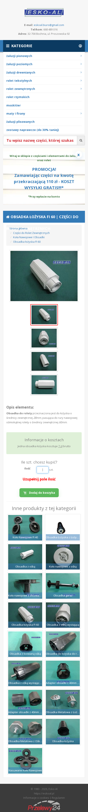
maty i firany (15, 113)
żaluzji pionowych (19, 56)
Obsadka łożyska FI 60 (27, 241)
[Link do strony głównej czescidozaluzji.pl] (44, 12)
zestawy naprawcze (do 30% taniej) (32, 130)
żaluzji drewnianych (20, 72)
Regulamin (58, 798)
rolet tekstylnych (19, 81)
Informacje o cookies (36, 798)
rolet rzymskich (17, 97)
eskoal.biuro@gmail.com (49, 25)
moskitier (13, 105)
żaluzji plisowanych (20, 122)
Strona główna (18, 228)
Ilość (27, 468)
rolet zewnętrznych (20, 89)
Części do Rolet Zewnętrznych (31, 233)
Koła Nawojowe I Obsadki (29, 237)
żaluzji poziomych (19, 64)
